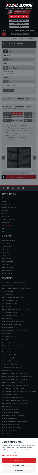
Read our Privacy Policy (9, 455)
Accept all (19, 460)
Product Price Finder (19, 17)
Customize (19, 471)
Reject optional (19, 465)
